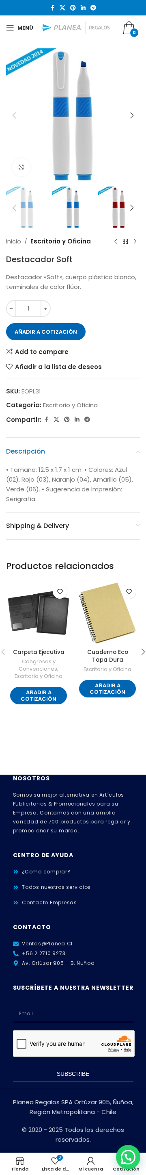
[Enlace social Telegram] (93, 7)
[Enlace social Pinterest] (73, 7)
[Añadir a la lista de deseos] (60, 591)
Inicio (13, 241)
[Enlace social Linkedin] (83, 7)
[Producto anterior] (115, 241)
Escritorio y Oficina (60, 241)
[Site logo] (75, 27)
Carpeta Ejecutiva (38, 652)
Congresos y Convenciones (38, 665)
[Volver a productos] (125, 241)
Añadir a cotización (46, 332)
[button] (14, 115)
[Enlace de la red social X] (62, 7)
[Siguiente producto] (135, 241)
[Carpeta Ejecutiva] (38, 612)
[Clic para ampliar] (21, 167)
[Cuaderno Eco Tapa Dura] (107, 612)
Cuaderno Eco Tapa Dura (107, 656)
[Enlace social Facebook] (52, 7)
